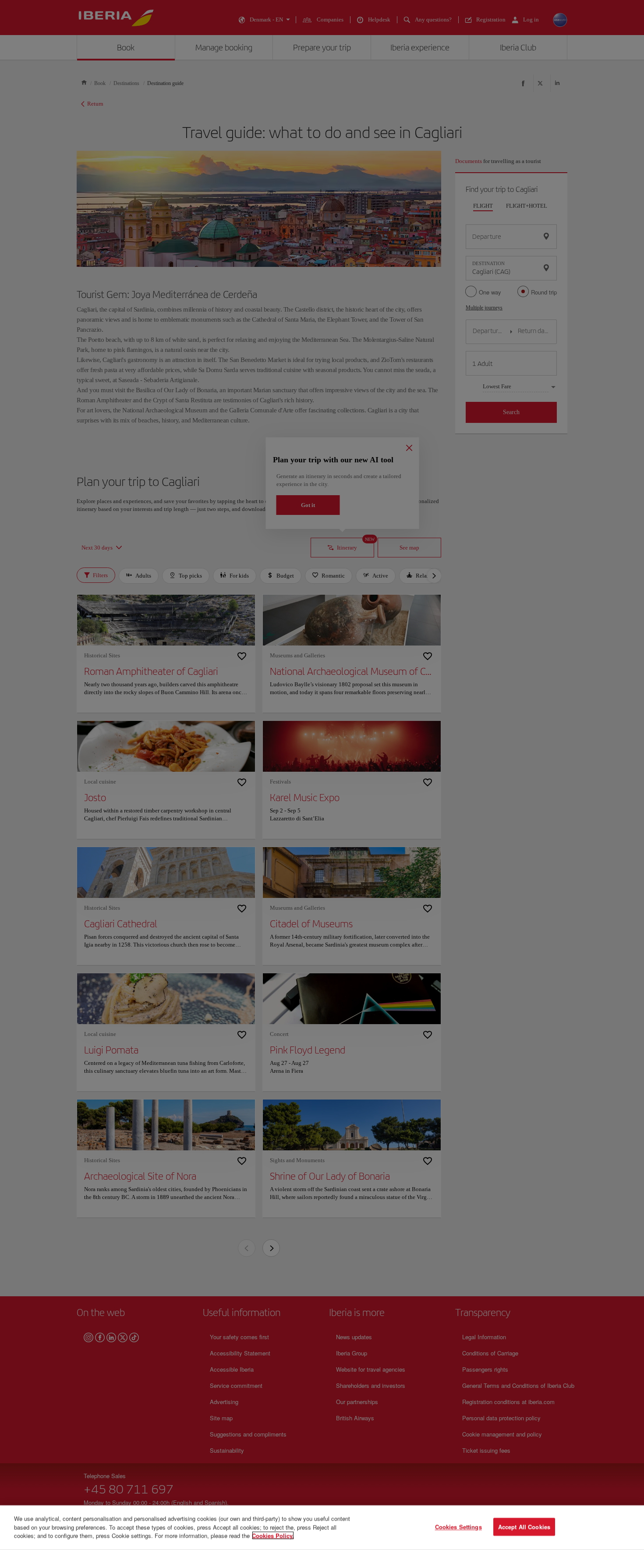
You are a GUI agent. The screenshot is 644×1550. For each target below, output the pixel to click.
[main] (322, 1527)
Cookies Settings (458, 1527)
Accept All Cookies (524, 1527)
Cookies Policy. (273, 1535)
